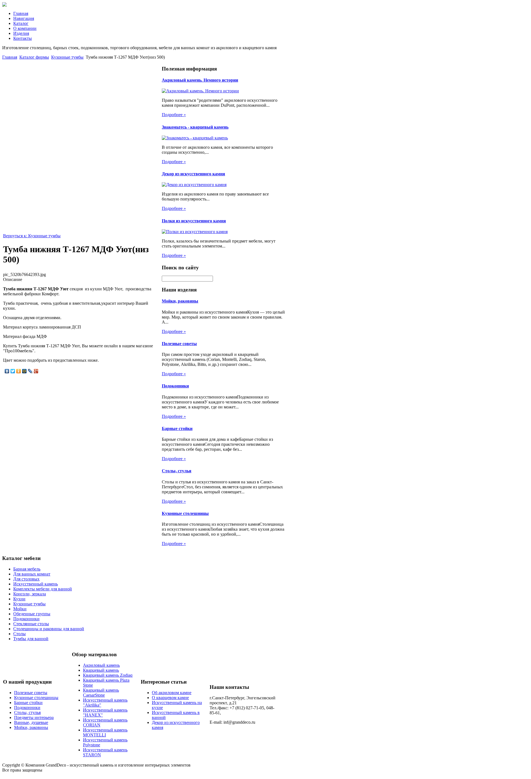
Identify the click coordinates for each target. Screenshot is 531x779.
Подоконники (175, 386)
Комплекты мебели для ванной (42, 589)
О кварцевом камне (170, 697)
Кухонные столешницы (185, 513)
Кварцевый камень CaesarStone (101, 692)
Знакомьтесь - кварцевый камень (195, 127)
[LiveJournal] (30, 371)
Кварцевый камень (101, 670)
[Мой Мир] (24, 371)
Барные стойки (177, 428)
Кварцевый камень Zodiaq (107, 675)
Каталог (20, 23)
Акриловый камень (101, 665)
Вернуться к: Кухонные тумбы (32, 235)
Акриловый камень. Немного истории (200, 80)
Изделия (21, 33)
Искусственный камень (35, 584)
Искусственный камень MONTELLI (105, 732)
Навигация (23, 18)
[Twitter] (13, 371)
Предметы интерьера (34, 717)
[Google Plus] (36, 371)
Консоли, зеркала (29, 594)
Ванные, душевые (31, 722)
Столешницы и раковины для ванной (48, 628)
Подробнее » (174, 114)
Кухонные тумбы (67, 57)
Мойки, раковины (180, 301)
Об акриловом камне (171, 692)
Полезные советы (179, 343)
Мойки (20, 608)
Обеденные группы (31, 613)
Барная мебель (26, 569)
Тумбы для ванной (30, 638)
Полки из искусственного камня (194, 220)
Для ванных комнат (31, 574)
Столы (19, 633)
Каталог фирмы (34, 57)
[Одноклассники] (19, 371)
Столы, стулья (176, 470)
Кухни (19, 598)
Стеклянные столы (31, 623)
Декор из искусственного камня (193, 173)
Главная (20, 13)
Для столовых (26, 579)
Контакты (22, 38)
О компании (25, 28)
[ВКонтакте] (7, 371)
